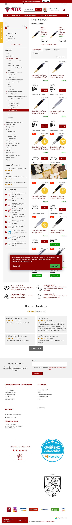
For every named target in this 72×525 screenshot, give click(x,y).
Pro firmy (15, 4)
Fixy (9, 84)
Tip (10, 41)
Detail (45, 90)
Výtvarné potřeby (10, 124)
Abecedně (35, 53)
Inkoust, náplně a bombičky (15, 91)
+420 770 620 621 (53, 8)
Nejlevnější (48, 49)
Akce (10, 36)
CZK (57, 4)
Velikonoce (9, 148)
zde (30, 261)
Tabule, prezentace (11, 141)
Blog (6, 388)
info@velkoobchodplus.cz (13, 414)
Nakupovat (46, 1)
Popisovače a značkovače (15, 72)
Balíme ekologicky (10, 394)
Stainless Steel (36, 94)
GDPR (39, 392)
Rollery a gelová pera (13, 65)
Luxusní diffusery (12, 136)
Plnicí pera (10, 63)
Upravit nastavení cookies (47, 521)
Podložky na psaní (13, 94)
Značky (8, 160)
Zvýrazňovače (11, 75)
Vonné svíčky (11, 134)
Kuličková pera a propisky (15, 61)
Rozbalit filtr (15, 44)
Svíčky (7, 129)
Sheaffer (10, 117)
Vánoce (8, 150)
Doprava (40, 399)
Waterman (11, 101)
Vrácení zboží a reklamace (45, 394)
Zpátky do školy (10, 56)
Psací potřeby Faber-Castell (15, 98)
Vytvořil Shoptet (62, 518)
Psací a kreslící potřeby (12, 58)
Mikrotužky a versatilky (14, 82)
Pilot (9, 119)
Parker (10, 115)
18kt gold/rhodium (55, 162)
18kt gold (34, 162)
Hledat (38, 10)
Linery (9, 70)
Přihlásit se (37, 373)
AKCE (7, 53)
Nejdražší (56, 49)
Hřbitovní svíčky (12, 138)
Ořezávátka (11, 89)
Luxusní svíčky (12, 131)
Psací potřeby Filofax (13, 105)
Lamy (9, 112)
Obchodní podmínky (43, 390)
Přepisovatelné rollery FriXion (15, 68)
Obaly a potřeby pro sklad (13, 143)
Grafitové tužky (12, 77)
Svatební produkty (11, 152)
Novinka (11, 38)
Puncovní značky (9, 390)
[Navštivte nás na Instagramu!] (15, 509)
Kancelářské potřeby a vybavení (14, 122)
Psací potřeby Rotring (14, 103)
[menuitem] (6, 15)
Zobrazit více (36, 349)
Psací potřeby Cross (13, 108)
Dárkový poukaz (10, 157)
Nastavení (16, 266)
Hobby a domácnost (11, 145)
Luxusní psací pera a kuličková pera (17, 96)
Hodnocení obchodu (36, 306)
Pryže (9, 86)
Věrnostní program (10, 399)
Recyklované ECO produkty (13, 155)
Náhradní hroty (13, 110)
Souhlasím (55, 266)
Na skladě (12, 33)
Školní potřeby (10, 127)
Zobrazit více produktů (48, 44)
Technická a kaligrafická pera (15, 79)
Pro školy (22, 4)
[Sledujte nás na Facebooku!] (9, 509)
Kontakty (7, 397)
